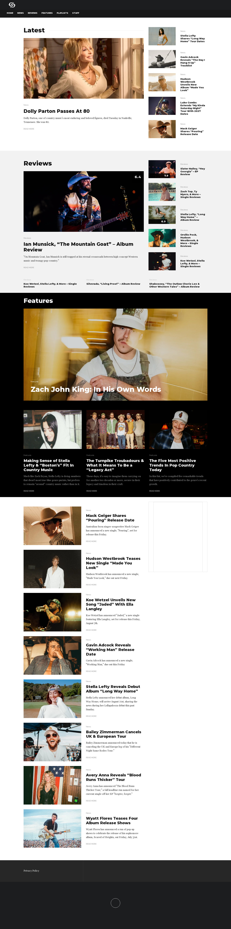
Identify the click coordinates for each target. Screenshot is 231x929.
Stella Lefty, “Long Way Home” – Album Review (192, 217)
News (20, 13)
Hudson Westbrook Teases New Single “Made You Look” (113, 563)
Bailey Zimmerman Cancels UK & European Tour (113, 734)
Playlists (62, 13)
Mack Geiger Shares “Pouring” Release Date (192, 131)
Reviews (32, 13)
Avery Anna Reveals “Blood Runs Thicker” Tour (113, 777)
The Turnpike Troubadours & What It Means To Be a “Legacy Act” (115, 465)
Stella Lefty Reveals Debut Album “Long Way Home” (113, 688)
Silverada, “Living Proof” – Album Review (113, 283)
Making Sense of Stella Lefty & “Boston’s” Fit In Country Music (49, 465)
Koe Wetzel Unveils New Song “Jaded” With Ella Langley (111, 604)
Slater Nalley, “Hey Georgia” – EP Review (192, 171)
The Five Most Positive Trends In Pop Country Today (172, 465)
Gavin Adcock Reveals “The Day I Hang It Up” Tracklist (192, 61)
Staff (75, 13)
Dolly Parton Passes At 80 (57, 111)
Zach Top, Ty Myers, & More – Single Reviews (190, 194)
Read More (29, 129)
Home (10, 13)
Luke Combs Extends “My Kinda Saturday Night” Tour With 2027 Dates (192, 108)
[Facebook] (201, 14)
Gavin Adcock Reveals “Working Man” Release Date (110, 649)
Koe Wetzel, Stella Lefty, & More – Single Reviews (192, 263)
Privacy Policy (31, 870)
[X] (207, 14)
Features (47, 13)
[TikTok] (218, 14)
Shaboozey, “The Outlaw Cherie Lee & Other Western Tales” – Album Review (174, 285)
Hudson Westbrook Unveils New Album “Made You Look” (192, 85)
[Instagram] (212, 14)
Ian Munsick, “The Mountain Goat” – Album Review (78, 247)
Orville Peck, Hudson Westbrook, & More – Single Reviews (189, 240)
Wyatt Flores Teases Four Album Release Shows (112, 820)
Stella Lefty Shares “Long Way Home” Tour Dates (192, 38)
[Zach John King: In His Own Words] (115, 355)
